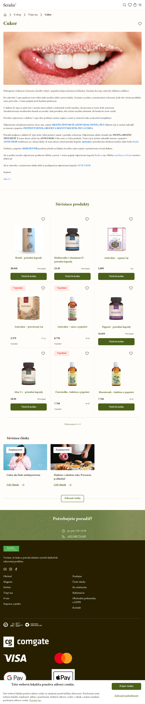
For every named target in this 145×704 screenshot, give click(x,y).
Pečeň (129, 155)
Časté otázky (78, 582)
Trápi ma (33, 15)
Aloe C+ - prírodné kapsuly (28, 392)
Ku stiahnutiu (79, 587)
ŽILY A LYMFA (85, 128)
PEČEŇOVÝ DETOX (33, 128)
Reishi (97, 155)
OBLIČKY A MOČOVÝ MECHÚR (60, 128)
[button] (126, 696)
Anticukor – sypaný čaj (116, 258)
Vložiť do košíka (28, 276)
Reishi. (136, 142)
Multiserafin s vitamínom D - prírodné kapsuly (69, 260)
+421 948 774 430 (76, 536)
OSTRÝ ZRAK (82, 125)
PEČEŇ (93, 125)
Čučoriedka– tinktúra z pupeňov (72, 392)
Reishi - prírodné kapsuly (28, 258)
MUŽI (71, 125)
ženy (122, 155)
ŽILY (101, 125)
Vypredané (18, 288)
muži (116, 155)
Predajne (77, 576)
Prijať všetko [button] (126, 686)
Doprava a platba (12, 604)
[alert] (72, 692)
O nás (6, 598)
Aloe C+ (7, 179)
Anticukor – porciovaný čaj (28, 327)
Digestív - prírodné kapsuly (116, 327)
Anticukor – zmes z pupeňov (72, 327)
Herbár (7, 587)
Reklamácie (78, 593)
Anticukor (86, 142)
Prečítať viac (35, 700)
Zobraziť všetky (72, 498)
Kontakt (76, 608)
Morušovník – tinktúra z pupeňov (116, 392)
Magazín (7, 582)
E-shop (17, 15)
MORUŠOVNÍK (30, 149)
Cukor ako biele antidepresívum (23, 475)
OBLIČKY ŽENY (59, 125)
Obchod (7, 576)
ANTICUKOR (10, 142)
